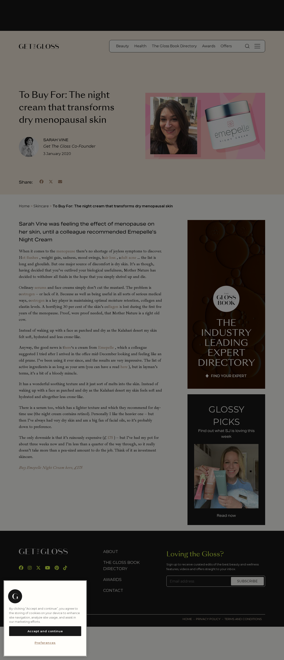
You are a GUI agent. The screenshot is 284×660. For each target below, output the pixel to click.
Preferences (45, 643)
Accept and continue (45, 631)
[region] (45, 618)
